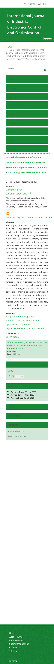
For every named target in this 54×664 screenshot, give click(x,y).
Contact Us (14, 140)
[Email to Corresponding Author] (29, 193)
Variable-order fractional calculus (22, 320)
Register (30, 3)
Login (43, 3)
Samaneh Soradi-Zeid (16, 193)
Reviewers (14, 122)
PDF (16, 376)
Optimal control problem (18, 324)
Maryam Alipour (14, 189)
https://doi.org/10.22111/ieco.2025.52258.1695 (29, 217)
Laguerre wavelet (14, 328)
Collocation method (34, 328)
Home (9, 46)
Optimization (12, 336)
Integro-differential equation (20, 316)
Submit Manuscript (18, 114)
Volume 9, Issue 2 (16, 348)
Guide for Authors (18, 105)
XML (12, 371)
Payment (13, 149)
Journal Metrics (16, 131)
